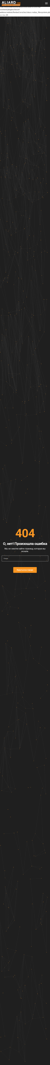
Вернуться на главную (25, 570)
